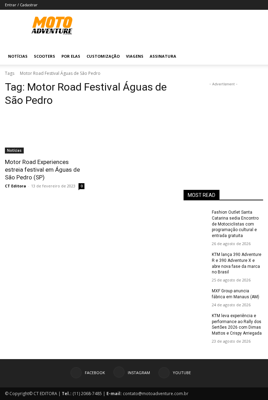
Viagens (134, 56)
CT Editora (15, 185)
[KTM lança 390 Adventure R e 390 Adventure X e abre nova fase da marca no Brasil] (195, 260)
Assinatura (163, 56)
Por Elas (70, 56)
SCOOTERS (44, 56)
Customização (103, 56)
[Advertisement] (223, 123)
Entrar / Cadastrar (21, 4)
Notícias (18, 56)
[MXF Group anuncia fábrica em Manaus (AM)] (195, 296)
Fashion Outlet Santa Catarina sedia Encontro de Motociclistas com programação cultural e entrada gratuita (235, 224)
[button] (254, 56)
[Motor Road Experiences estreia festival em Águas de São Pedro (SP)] (44, 133)
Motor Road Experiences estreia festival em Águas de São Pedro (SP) (42, 169)
